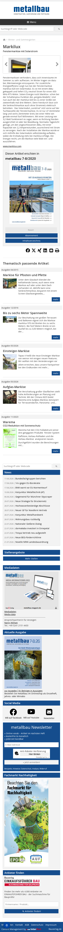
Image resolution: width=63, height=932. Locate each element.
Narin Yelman (11, 622)
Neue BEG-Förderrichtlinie (22, 537)
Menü (33, 22)
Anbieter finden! (32, 911)
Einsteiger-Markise (16, 351)
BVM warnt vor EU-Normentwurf (25, 487)
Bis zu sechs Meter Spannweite (25, 313)
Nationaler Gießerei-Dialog (23, 523)
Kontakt (19, 924)
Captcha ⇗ (42, 757)
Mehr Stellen (31, 558)
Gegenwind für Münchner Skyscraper (28, 496)
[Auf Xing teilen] (39, 252)
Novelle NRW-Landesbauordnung (26, 542)
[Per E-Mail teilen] (51, 250)
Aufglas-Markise (14, 387)
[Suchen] (59, 29)
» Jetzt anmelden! (31, 762)
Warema (9, 422)
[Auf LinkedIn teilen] (45, 252)
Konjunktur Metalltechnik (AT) (24, 492)
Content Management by (13, 929)
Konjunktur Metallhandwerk (23, 514)
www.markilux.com (12, 146)
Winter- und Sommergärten (21, 39)
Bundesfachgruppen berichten (25, 478)
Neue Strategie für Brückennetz (25, 501)
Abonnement (31, 235)
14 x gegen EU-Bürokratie (22, 483)
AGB (27, 924)
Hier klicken (34, 754)
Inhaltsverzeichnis (31, 240)
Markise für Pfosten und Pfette (25, 275)
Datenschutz (37, 924)
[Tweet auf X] (34, 252)
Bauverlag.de (55, 929)
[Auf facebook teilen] (28, 252)
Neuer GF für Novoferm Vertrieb (25, 510)
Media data (10, 614)
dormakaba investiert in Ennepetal (26, 528)
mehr (55, 299)
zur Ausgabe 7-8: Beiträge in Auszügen (23, 690)
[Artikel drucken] (57, 250)
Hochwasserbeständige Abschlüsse (27, 505)
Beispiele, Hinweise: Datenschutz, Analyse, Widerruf (25, 768)
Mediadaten (10, 611)
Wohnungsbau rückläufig (22, 519)
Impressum (51, 924)
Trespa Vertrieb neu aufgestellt (25, 532)
